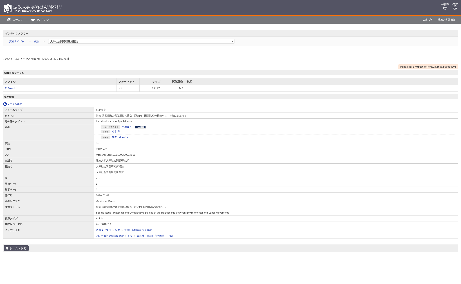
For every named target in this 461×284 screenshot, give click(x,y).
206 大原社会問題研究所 (110, 235)
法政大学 (427, 19)
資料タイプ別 (17, 41)
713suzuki (10, 88)
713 (170, 235)
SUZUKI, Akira (120, 137)
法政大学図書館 (447, 19)
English (455, 4)
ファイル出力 (14, 103)
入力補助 (445, 4)
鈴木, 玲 (116, 131)
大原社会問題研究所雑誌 (138, 230)
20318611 (127, 127)
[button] (14, 20)
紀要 (37, 41)
